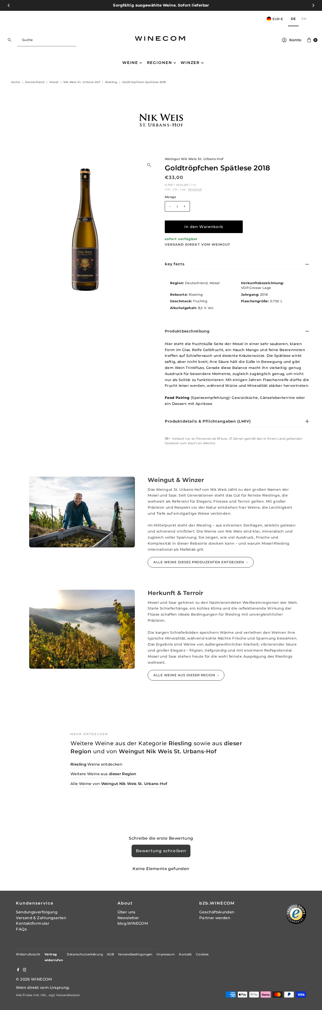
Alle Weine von (118, 783)
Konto (295, 40)
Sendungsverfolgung (36, 912)
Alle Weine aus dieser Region (184, 675)
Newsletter (128, 917)
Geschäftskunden (216, 912)
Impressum (165, 954)
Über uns (126, 912)
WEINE (130, 62)
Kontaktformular (32, 923)
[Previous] (9, 5)
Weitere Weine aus (103, 773)
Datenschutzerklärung (85, 954)
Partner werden (214, 917)
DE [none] (293, 19)
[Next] (313, 5)
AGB (110, 954)
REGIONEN (159, 62)
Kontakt (185, 954)
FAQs (21, 929)
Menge (170, 197)
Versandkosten (68, 995)
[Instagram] (24, 970)
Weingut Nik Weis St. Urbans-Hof (194, 159)
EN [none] (303, 19)
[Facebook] (18, 970)
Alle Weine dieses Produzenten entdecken (199, 562)
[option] (304, 19)
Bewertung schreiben (161, 850)
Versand (195, 189)
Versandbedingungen (135, 954)
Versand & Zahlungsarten (41, 917)
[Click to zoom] (149, 165)
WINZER (190, 62)
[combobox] (46, 40)
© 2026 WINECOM (34, 979)
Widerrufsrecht (28, 954)
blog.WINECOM (132, 923)
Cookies (202, 954)
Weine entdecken (96, 764)
